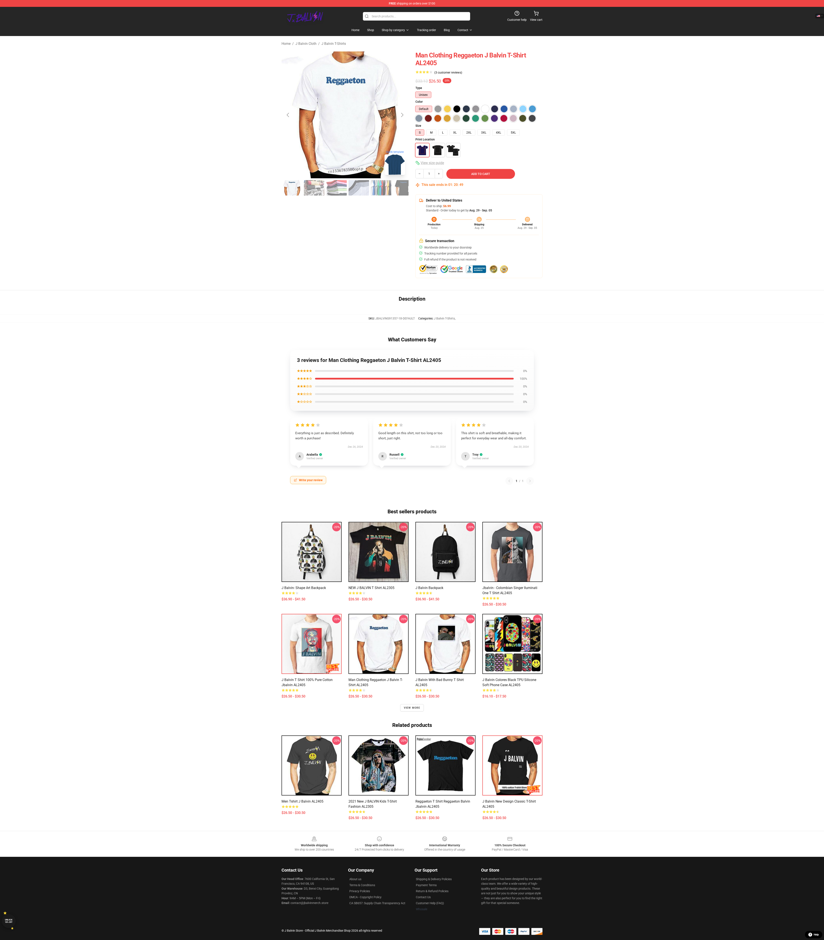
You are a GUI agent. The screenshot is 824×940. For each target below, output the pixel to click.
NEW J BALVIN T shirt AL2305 (371, 588)
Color (419, 101)
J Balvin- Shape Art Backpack (304, 588)
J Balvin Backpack (429, 588)
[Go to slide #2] (314, 188)
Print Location (425, 139)
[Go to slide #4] (358, 188)
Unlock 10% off (8, 921)
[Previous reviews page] (509, 481)
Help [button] (816, 934)
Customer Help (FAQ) (430, 903)
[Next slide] (401, 114)
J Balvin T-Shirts (333, 44)
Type (418, 88)
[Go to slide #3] (336, 188)
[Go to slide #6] (403, 188)
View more (412, 707)
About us (355, 879)
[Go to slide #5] (381, 188)
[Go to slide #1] (292, 188)
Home (286, 44)
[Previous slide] (288, 114)
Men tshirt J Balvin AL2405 (302, 801)
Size (418, 125)
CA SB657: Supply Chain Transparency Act (377, 903)
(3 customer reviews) (448, 72)
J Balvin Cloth (306, 44)
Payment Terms (426, 885)
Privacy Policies (359, 891)
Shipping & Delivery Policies (434, 879)
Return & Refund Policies (432, 891)
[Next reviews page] (530, 481)
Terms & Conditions (362, 885)
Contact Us (423, 897)
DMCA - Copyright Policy (365, 897)
